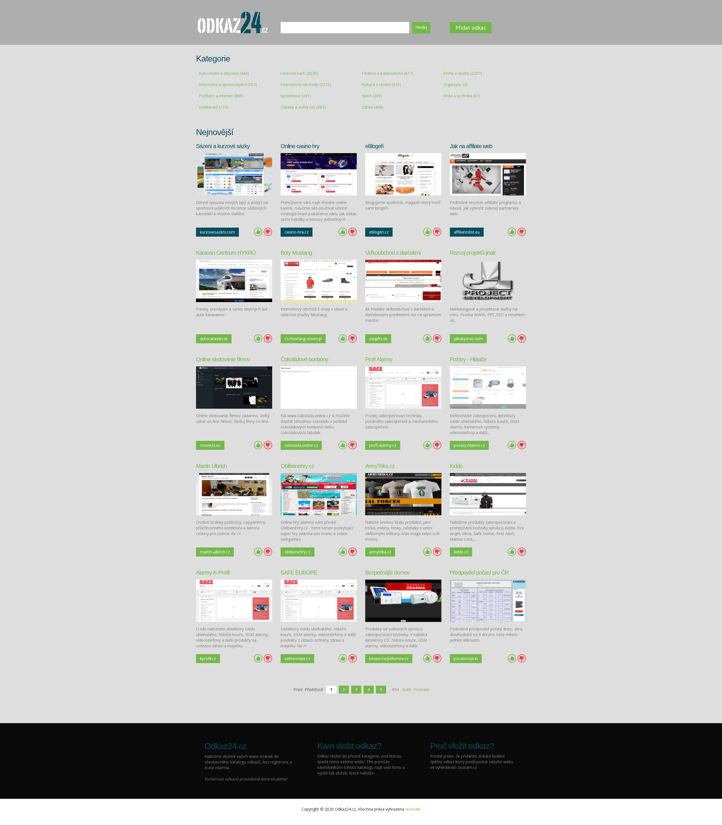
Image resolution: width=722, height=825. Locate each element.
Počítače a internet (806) (221, 95)
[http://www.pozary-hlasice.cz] (488, 387)
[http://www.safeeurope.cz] (319, 600)
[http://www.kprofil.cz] (234, 600)
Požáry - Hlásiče (468, 359)
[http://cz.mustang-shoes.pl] (319, 280)
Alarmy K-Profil (212, 572)
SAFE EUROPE (299, 572)
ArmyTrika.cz (380, 466)
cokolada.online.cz (301, 445)
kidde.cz (461, 552)
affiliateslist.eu (467, 232)
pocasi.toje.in (466, 658)
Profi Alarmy (378, 359)
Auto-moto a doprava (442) (224, 73)
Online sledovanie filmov (223, 359)
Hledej (421, 27)
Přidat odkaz (470, 27)
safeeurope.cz (297, 658)
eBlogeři (374, 146)
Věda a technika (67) (461, 95)
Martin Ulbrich (211, 466)
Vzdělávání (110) (213, 107)
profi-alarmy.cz (382, 445)
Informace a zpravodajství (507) (228, 84)
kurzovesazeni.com (217, 232)
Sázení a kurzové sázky (223, 146)
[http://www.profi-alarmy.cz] (403, 387)
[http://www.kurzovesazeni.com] (234, 174)
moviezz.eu (210, 445)
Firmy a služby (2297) (462, 73)
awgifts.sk (378, 338)
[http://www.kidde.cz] (488, 493)
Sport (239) (372, 95)
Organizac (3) (455, 84)
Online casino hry (300, 146)
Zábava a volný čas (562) (303, 107)
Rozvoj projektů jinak (473, 253)
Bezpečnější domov (387, 572)
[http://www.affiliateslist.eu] (488, 174)
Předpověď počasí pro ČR (479, 572)
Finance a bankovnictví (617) (387, 73)
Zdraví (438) (373, 107)
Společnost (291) (295, 95)
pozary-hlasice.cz (469, 445)
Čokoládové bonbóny (304, 359)
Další (406, 689)
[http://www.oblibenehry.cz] (319, 493)
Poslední (421, 689)
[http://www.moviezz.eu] (234, 387)
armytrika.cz (380, 552)
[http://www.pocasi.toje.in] (488, 600)
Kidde (456, 466)
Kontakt (413, 809)
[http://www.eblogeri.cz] (403, 174)
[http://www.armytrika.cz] (403, 493)
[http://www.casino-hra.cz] (319, 174)
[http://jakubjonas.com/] (488, 280)
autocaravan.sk (214, 338)
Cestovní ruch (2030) (299, 73)
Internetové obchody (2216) (305, 84)
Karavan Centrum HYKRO (226, 253)
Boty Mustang (296, 253)
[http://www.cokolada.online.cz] (319, 387)
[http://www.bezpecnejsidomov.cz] (403, 600)
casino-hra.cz (297, 232)
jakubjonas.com (468, 338)
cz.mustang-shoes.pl (303, 338)
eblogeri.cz (379, 232)
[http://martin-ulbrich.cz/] (234, 493)
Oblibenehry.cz (297, 466)
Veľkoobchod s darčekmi (393, 253)
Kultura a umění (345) (381, 84)
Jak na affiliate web (471, 146)
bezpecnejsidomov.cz (388, 658)
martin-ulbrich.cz (215, 552)
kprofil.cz (208, 658)
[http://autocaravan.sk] (234, 280)
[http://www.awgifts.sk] (403, 280)
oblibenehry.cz (298, 552)
